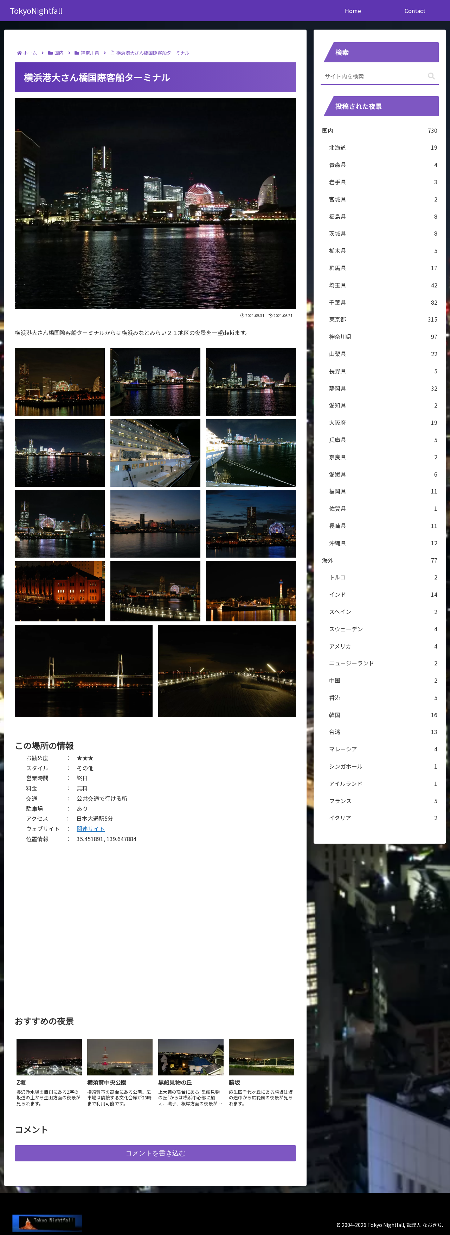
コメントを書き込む (156, 1153)
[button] (431, 76)
